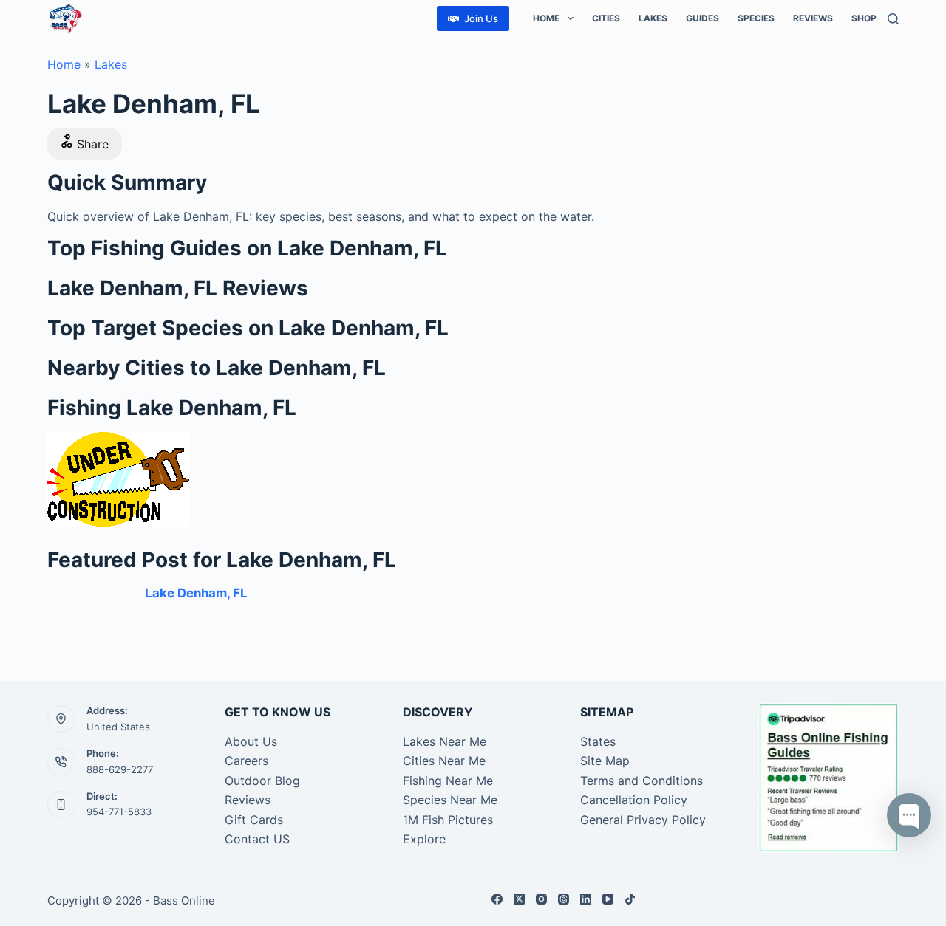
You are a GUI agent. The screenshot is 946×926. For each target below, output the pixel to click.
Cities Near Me (444, 760)
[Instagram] (541, 899)
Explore (424, 838)
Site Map (605, 760)
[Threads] (563, 899)
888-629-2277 (119, 769)
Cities (606, 18)
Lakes (653, 18)
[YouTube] (607, 899)
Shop (864, 18)
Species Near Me (450, 799)
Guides (702, 18)
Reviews (813, 18)
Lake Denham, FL (196, 593)
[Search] (893, 18)
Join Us (481, 18)
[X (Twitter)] (519, 899)
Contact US (257, 838)
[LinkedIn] (585, 899)
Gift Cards (254, 819)
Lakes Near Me (444, 741)
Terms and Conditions (641, 780)
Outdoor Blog (262, 780)
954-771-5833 (119, 811)
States (598, 741)
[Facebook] (497, 899)
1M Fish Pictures (448, 819)
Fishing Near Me (448, 780)
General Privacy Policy (643, 819)
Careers (246, 760)
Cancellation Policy (633, 799)
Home (546, 18)
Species (756, 18)
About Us (251, 741)
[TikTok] (630, 899)
